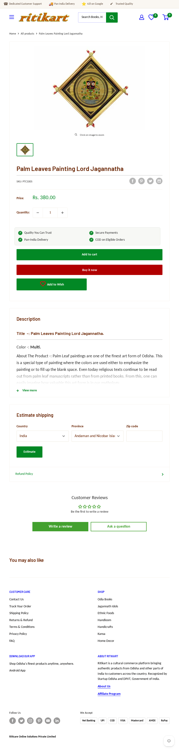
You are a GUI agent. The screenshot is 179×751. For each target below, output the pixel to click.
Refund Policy (24, 474)
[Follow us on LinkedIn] (57, 720)
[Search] (112, 17)
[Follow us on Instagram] (30, 720)
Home (12, 33)
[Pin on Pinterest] (141, 181)
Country (22, 426)
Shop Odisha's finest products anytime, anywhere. (41, 664)
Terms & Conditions (21, 627)
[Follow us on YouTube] (48, 720)
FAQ (11, 641)
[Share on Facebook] (132, 181)
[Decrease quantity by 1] (38, 213)
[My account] (141, 17)
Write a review (60, 526)
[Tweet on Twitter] (150, 181)
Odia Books (105, 599)
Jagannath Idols (108, 606)
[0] (151, 19)
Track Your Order (20, 606)
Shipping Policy (18, 613)
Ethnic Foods (106, 613)
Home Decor (106, 641)
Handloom (104, 620)
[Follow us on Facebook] (12, 720)
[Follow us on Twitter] (21, 720)
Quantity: (23, 212)
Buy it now (89, 270)
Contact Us (16, 599)
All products (27, 33)
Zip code (132, 426)
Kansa (101, 634)
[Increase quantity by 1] (62, 213)
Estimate (29, 452)
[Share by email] (159, 181)
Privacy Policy (18, 634)
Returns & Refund (21, 620)
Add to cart (89, 254)
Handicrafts (105, 627)
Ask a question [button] (118, 526)
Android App (17, 670)
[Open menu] (11, 17)
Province (77, 426)
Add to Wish (55, 284)
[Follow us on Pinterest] (39, 720)
